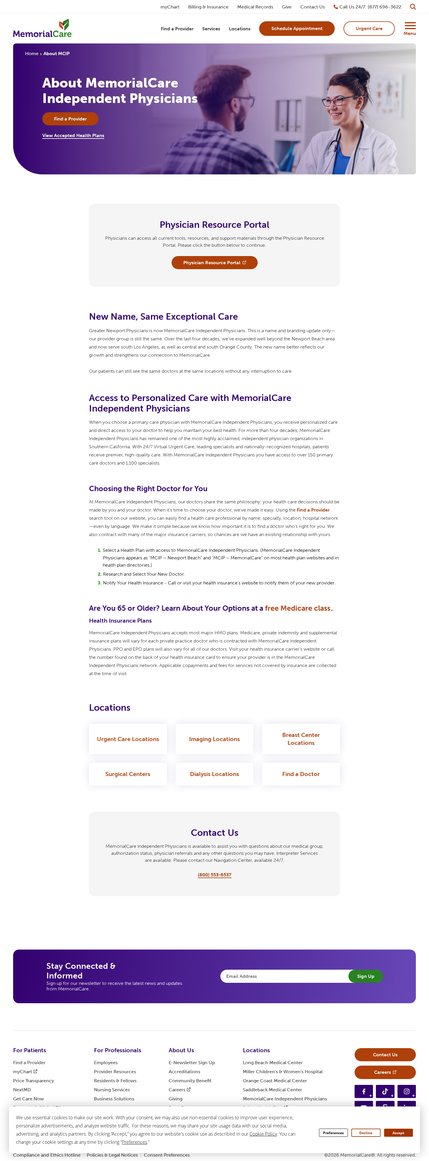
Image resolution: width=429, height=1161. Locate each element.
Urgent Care (128, 739)
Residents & (115, 1080)
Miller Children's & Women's (282, 1071)
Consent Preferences (167, 1155)
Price (33, 1080)
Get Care (28, 1099)
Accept (398, 1132)
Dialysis (214, 774)
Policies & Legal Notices (112, 1155)
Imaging (214, 739)
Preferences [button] (134, 1142)
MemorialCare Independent (285, 1099)
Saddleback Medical (272, 1089)
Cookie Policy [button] (263, 1134)
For (29, 1050)
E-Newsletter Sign (192, 1062)
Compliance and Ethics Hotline (47, 1155)
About (181, 1050)
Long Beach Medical (273, 1062)
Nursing (112, 1089)
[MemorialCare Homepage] (42, 28)
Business (114, 1099)
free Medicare (297, 608)
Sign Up (365, 976)
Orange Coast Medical (275, 1080)
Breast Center (301, 738)
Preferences (333, 1132)
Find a (313, 510)
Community (190, 1080)
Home (32, 53)
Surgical (127, 774)
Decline (365, 1132)
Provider (115, 1071)
